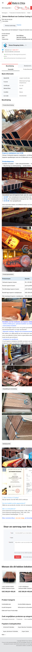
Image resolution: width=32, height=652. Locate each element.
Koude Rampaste (6, 607)
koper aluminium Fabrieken (10, 631)
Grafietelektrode (6, 604)
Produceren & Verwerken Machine (17, 12)
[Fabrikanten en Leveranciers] (16, 3)
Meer (3, 634)
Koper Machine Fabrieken (25, 627)
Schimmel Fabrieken (8, 627)
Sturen (18, 557)
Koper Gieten (25, 631)
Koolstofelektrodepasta (24, 604)
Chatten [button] (19, 25)
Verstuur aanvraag (10, 25)
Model (29, 12)
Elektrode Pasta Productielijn (10, 610)
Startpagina (4, 12)
